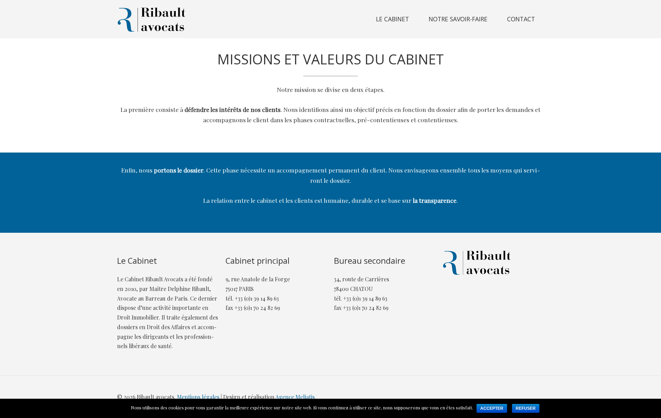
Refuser (526, 408)
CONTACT (521, 19)
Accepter (491, 408)
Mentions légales (198, 396)
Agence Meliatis (295, 396)
